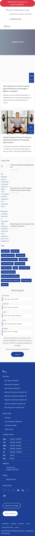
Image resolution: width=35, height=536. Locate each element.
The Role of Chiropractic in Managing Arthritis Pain (22, 166)
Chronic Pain (6, 268)
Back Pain (5, 251)
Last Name (5, 304)
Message (5, 328)
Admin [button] (17, 527)
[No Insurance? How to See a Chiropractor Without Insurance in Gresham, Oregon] (5, 190)
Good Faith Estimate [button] (7, 527)
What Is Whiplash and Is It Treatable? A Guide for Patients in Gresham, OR (22, 225)
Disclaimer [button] (21, 523)
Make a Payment (10, 513)
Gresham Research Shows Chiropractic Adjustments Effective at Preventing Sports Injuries (17, 139)
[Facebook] (9, 490)
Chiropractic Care (8, 255)
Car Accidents (24, 268)
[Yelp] (13, 490)
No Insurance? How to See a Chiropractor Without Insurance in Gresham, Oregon (21, 189)
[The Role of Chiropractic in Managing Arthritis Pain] (5, 167)
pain (15, 268)
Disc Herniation (7, 264)
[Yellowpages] (4, 496)
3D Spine (7, 418)
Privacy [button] (28, 523)
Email (4, 312)
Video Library (9, 429)
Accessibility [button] (5, 523)
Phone (4, 320)
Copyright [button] (13, 523)
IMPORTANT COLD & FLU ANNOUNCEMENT (17, 3)
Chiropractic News (10, 425)
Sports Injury (20, 264)
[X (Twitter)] (27, 490)
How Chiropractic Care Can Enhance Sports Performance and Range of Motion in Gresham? (16, 88)
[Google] (4, 490)
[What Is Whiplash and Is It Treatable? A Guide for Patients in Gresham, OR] (5, 226)
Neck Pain (15, 251)
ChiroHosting (5, 533)
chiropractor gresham (9, 259)
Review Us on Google (11, 506)
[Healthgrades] (18, 490)
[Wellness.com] (22, 490)
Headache (23, 259)
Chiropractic (26, 280)
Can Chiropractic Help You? (13, 422)
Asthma (4, 285)
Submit (17, 354)
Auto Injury (20, 255)
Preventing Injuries (8, 272)
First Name (5, 296)
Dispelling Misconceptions (10, 280)
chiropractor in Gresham (10, 276)
